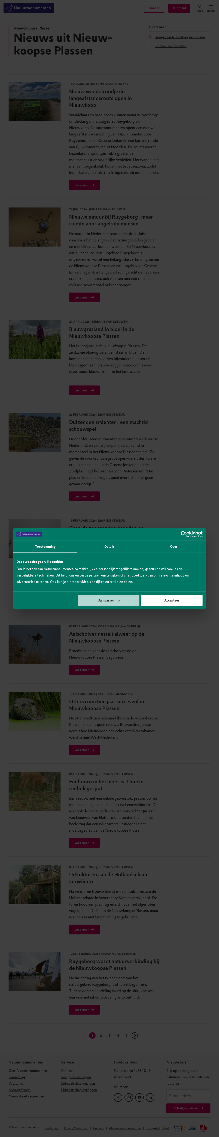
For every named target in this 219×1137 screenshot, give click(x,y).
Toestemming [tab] (45, 546)
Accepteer (171, 600)
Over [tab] (173, 546)
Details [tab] (109, 546)
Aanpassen (106, 600)
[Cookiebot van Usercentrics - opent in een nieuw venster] (184, 534)
